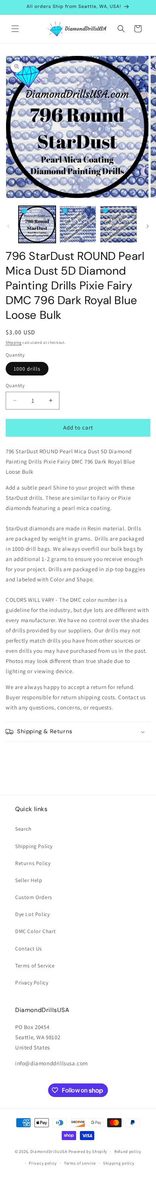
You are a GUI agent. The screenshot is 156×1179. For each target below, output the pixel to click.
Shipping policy (118, 1163)
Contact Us (28, 948)
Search (23, 828)
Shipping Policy (34, 846)
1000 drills (27, 368)
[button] (15, 28)
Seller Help (28, 880)
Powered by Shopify (88, 1151)
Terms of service (80, 1163)
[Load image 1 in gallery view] (37, 224)
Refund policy (127, 1151)
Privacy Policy (31, 982)
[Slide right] (147, 226)
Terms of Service (35, 965)
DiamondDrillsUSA (48, 1151)
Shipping (14, 342)
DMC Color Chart (35, 931)
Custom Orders (33, 897)
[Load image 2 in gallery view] (78, 224)
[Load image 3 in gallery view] (118, 224)
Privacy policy (43, 1163)
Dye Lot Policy (32, 914)
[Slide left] (8, 226)
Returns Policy (32, 863)
